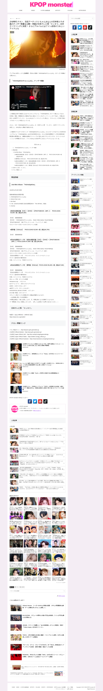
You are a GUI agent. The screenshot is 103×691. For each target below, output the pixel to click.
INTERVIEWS (50, 687)
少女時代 (22, 587)
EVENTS (43, 687)
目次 (35, 144)
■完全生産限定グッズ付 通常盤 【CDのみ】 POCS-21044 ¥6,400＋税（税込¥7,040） (37, 165)
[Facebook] (30, 401)
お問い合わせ (70, 689)
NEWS (12, 587)
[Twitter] (35, 401)
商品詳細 (15, 150)
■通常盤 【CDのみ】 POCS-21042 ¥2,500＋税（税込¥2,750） (32, 158)
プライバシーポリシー (61, 689)
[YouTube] (40, 401)
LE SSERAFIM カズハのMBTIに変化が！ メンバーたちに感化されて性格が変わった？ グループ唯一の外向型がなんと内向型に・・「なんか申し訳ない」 (16, 566)
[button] (64, 591)
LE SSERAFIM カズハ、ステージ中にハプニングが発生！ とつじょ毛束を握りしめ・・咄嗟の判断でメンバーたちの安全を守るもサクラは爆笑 (30, 524)
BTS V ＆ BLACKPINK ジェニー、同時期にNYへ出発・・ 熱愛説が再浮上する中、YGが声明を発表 (58, 579)
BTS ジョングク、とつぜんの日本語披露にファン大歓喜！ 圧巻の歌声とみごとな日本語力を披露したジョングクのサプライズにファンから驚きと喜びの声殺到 (44, 552)
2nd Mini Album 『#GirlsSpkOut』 (22, 152)
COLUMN (38, 687)
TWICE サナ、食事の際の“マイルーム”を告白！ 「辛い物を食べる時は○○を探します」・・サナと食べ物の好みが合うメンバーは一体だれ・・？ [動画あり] (30, 566)
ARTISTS (32, 687)
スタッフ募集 (70, 687)
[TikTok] (45, 401)
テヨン (17, 587)
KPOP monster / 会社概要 (60, 687)
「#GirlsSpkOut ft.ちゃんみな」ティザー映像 (25, 147)
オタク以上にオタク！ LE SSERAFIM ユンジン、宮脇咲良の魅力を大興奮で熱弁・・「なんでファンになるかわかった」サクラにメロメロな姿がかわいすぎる (44, 510)
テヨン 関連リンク (17, 170)
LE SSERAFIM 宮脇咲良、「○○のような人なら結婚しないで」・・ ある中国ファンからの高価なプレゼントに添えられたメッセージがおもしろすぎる (44, 566)
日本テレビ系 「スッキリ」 (20, 167)
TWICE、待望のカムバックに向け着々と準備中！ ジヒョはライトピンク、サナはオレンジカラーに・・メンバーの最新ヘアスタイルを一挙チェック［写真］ (59, 524)
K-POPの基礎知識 (25, 687)
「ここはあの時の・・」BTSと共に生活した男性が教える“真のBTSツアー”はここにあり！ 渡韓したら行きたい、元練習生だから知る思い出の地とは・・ (30, 580)
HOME (13, 687)
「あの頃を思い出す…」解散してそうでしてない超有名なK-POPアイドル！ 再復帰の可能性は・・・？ (59, 537)
